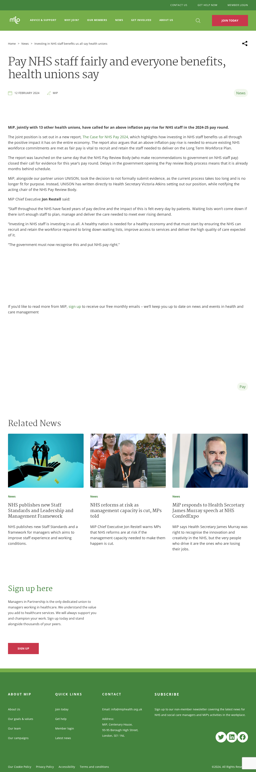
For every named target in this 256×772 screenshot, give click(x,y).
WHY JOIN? (71, 20)
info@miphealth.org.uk (126, 709)
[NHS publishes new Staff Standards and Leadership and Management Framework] (46, 461)
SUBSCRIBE (167, 694)
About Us (14, 709)
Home (12, 43)
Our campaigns (18, 738)
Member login (64, 728)
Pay (243, 386)
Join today (61, 709)
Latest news (63, 738)
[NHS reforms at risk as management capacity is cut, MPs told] (128, 461)
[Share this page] (245, 43)
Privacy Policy (45, 767)
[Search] (198, 20)
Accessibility (67, 767)
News (119, 20)
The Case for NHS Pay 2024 (105, 136)
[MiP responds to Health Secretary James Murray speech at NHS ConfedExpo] (210, 461)
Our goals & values (20, 719)
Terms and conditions (94, 767)
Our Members (97, 20)
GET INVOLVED (141, 20)
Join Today (230, 20)
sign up (75, 306)
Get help (61, 719)
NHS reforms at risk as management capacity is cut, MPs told (126, 511)
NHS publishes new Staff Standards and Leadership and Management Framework (40, 511)
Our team (14, 728)
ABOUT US (166, 20)
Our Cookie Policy (19, 767)
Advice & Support (43, 20)
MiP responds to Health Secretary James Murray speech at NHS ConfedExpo (208, 511)
